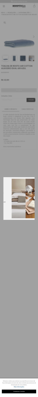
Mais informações (25, 387)
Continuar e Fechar (19, 391)
